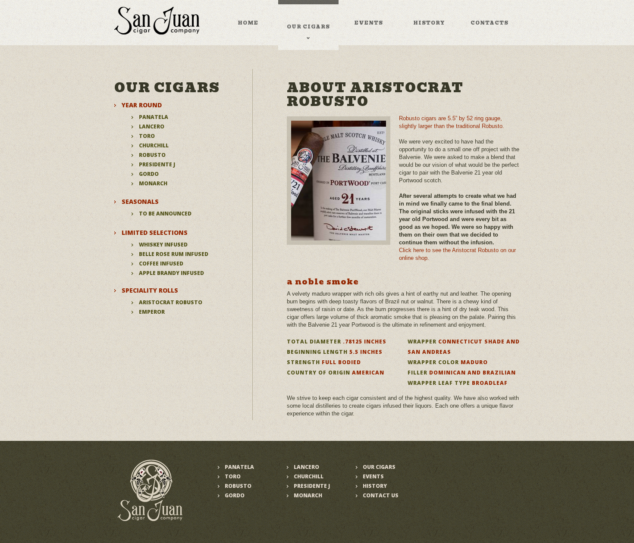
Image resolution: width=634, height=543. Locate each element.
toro (147, 136)
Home (248, 23)
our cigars (308, 27)
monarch (153, 183)
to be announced (165, 213)
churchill (154, 145)
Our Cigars (379, 467)
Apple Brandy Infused (171, 273)
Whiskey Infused (163, 244)
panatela (153, 117)
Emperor (152, 311)
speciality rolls (150, 290)
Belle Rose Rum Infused (173, 254)
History (375, 486)
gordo (149, 174)
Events (373, 476)
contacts (489, 23)
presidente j (157, 164)
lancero (151, 126)
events (369, 23)
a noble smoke (323, 281)
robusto (152, 155)
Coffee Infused (161, 263)
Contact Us (381, 495)
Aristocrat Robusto (170, 302)
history (429, 23)
